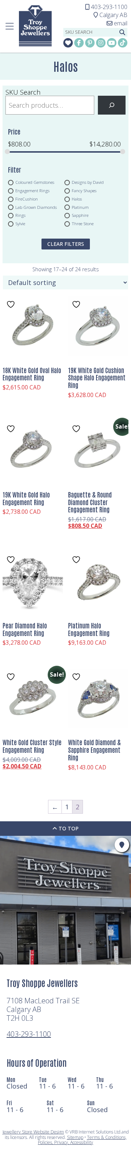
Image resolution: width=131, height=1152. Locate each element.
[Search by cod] (122, 32)
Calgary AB (110, 15)
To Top (68, 828)
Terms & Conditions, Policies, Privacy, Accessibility (82, 1139)
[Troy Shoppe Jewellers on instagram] (101, 43)
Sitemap (75, 1137)
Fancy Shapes (84, 191)
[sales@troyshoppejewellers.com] (117, 23)
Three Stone (83, 223)
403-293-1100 (29, 1034)
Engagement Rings (32, 191)
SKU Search (22, 92)
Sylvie (20, 223)
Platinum (80, 207)
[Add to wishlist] (11, 304)
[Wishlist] (68, 43)
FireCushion (26, 199)
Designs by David (88, 182)
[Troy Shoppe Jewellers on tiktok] (122, 43)
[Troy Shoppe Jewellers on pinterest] (90, 43)
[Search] (112, 105)
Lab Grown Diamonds (36, 207)
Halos (77, 199)
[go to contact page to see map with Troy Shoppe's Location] (122, 845)
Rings (20, 215)
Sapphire (80, 215)
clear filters (65, 243)
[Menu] (9, 26)
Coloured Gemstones (34, 182)
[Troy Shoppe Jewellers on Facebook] (79, 43)
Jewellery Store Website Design (33, 1132)
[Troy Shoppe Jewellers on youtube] (111, 43)
